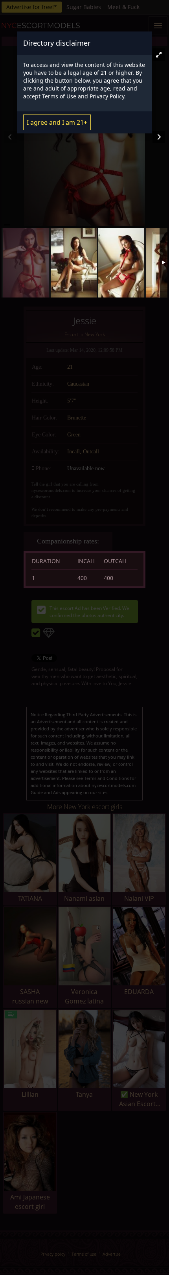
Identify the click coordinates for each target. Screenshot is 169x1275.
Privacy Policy (107, 96)
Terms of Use (59, 96)
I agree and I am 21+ (57, 122)
